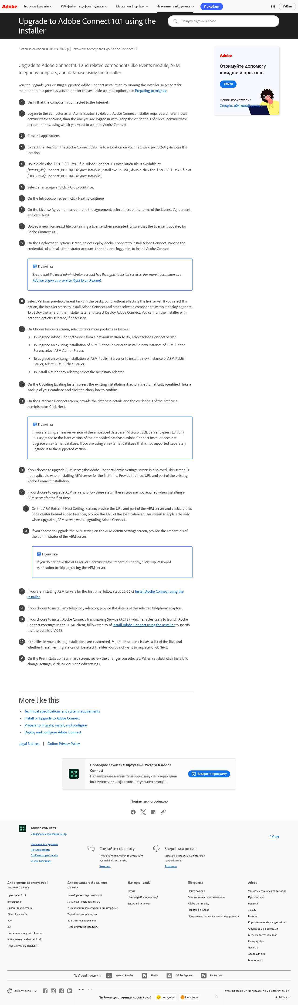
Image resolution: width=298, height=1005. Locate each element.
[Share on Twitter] (143, 813)
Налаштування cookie (230, 990)
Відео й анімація (17, 914)
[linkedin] (69, 990)
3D (9, 926)
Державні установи (139, 903)
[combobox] (223, 21)
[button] (273, 6)
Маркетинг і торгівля (130, 6)
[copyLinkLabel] (163, 813)
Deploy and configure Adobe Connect (53, 732)
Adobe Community (198, 903)
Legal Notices (29, 743)
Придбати (211, 6)
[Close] (216, 996)
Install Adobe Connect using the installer (144, 625)
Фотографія (14, 901)
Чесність (253, 947)
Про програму (256, 897)
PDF (9, 920)
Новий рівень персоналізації (85, 895)
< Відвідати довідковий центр (49, 834)
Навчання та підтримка (173, 6)
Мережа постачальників (262, 935)
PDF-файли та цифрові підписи (82, 6)
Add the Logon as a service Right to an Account (67, 280)
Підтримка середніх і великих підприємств (211, 916)
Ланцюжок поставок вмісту (84, 901)
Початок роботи (40, 849)
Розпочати (171, 866)
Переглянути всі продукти (22, 945)
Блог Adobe (254, 960)
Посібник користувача (44, 855)
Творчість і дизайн (36, 6)
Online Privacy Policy (63, 743)
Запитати (105, 866)
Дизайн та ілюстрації (20, 908)
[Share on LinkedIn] (153, 813)
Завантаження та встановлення (206, 897)
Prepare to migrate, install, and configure (56, 725)
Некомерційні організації (143, 897)
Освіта (131, 891)
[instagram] (53, 990)
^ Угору (274, 836)
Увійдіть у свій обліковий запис (267, 891)
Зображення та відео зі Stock (24, 939)
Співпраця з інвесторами (263, 928)
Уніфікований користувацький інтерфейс (91, 908)
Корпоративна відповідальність (267, 922)
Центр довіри (256, 941)
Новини (252, 916)
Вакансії (253, 903)
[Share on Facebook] (133, 813)
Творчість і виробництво (82, 914)
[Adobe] (9, 6)
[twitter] (61, 990)
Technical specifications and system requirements (62, 711)
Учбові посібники (41, 861)
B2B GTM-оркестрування (82, 920)
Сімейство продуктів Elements (25, 933)
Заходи (252, 909)
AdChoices (285, 997)
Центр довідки (196, 891)
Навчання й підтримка (44, 844)
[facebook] (45, 990)
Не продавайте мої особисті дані (267, 990)
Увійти (287, 6)
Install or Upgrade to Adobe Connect (52, 718)
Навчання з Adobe (198, 909)
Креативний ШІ (16, 895)
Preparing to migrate (151, 90)
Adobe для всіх (256, 953)
